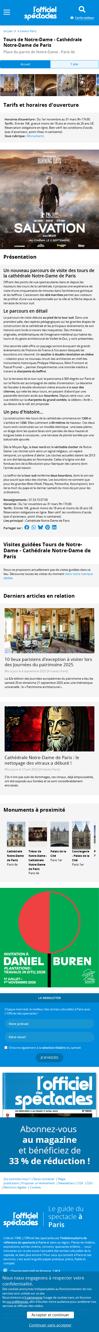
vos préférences (17, 1302)
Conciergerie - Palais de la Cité (80, 855)
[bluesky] (40, 528)
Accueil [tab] (25, 64)
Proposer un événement (38, 1183)
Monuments (35, 136)
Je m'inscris (49, 1058)
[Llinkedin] (54, 528)
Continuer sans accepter (50, 1325)
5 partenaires (33, 1297)
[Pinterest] (47, 528)
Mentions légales (14, 1187)
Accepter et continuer (50, 1314)
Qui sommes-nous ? (17, 1179)
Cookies (35, 1187)
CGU (90, 1183)
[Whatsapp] (34, 528)
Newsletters (66, 1183)
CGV (80, 1183)
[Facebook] (27, 528)
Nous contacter (44, 1179)
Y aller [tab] (74, 64)
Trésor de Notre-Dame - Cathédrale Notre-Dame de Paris (38, 860)
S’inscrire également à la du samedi (45, 1048)
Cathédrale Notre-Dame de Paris (47, 520)
